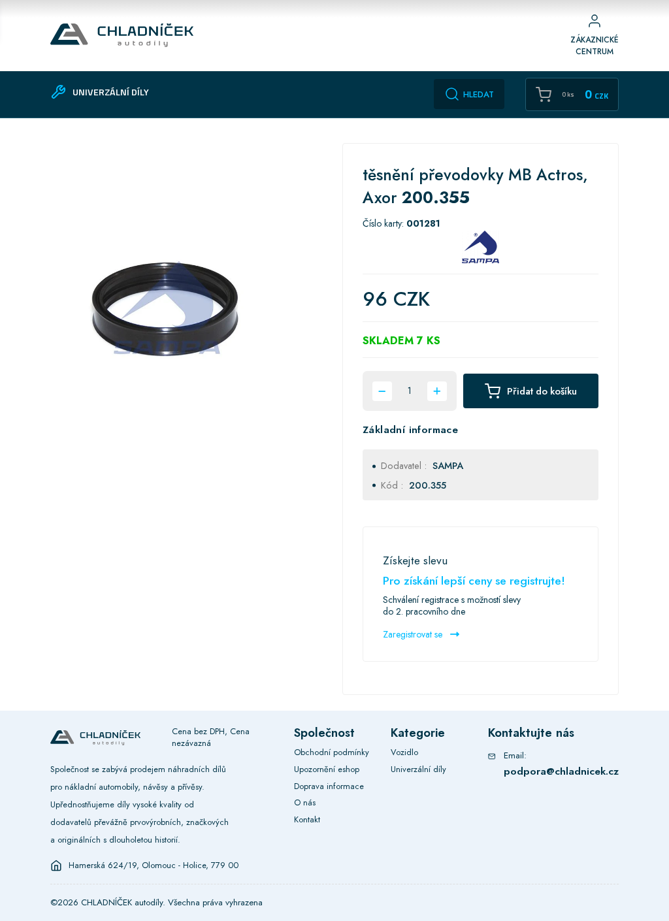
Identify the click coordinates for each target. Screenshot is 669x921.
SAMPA (447, 465)
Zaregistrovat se (414, 634)
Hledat (478, 94)
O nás (305, 802)
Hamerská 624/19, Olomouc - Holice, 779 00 (153, 865)
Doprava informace (329, 786)
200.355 (427, 485)
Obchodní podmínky (331, 752)
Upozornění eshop (326, 769)
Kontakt (307, 819)
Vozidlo (404, 752)
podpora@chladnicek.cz (561, 771)
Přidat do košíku (542, 391)
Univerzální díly (418, 769)
